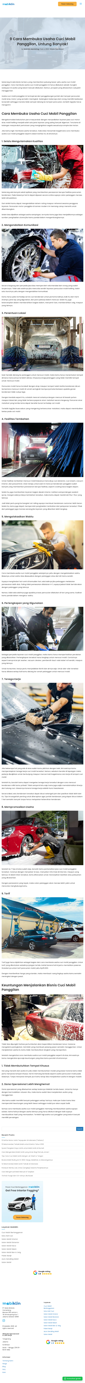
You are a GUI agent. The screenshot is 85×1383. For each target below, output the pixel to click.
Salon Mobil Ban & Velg (11, 1252)
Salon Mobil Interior (10, 1239)
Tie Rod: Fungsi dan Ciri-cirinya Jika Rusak (17, 1176)
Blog (4, 1367)
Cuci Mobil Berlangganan (12, 1232)
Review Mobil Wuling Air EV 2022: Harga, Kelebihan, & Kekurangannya (27, 1160)
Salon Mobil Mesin (9, 1249)
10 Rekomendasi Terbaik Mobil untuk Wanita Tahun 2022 (23, 1144)
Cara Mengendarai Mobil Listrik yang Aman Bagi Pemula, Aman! (25, 1152)
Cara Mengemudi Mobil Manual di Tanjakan (18, 1172)
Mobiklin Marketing (31, 49)
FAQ (3, 1369)
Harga (4, 1364)
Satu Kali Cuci (7, 1236)
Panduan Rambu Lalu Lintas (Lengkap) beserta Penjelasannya (25, 1168)
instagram (3, 1320)
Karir (4, 1372)
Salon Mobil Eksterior (10, 1242)
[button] (42, 1272)
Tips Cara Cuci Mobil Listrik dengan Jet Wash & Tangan (22, 1156)
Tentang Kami (7, 1361)
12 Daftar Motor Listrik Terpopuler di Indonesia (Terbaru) (23, 1140)
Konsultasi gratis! (74, 1379)
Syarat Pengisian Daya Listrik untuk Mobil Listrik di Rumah (23, 1148)
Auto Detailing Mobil (10, 1259)
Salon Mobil (6, 1262)
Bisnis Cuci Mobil (56, 49)
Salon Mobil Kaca (9, 1246)
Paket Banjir (7, 1255)
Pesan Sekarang (67, 4)
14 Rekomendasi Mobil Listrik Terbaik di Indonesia (20, 1164)
